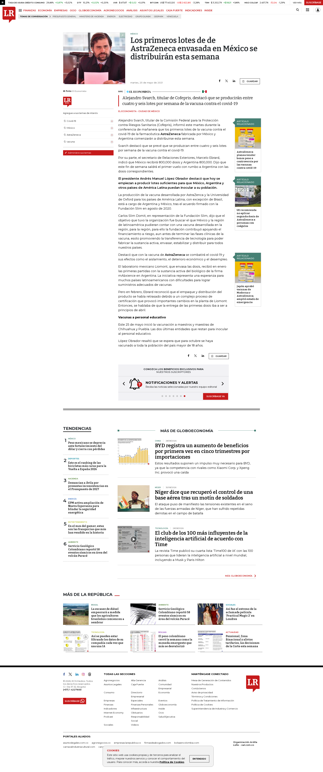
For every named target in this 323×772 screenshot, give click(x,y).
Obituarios (136, 712)
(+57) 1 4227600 (72, 689)
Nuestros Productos (202, 684)
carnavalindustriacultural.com (79, 746)
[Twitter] (226, 81)
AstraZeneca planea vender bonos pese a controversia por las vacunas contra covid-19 (247, 159)
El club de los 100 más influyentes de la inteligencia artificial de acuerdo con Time (201, 538)
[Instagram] (84, 675)
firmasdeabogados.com (157, 742)
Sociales (231, 605)
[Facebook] (219, 81)
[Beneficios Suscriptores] (307, 10)
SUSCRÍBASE (313, 2)
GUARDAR (252, 81)
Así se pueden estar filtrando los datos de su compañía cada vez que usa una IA (107, 641)
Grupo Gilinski (143, 16)
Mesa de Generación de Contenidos (211, 680)
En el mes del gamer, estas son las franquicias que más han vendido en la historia (87, 529)
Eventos (162, 700)
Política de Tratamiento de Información (212, 700)
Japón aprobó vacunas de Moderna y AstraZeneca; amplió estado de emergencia (248, 294)
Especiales (137, 700)
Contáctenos (198, 688)
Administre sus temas (79, 152)
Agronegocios (111, 680)
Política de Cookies (171, 762)
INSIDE (208, 10)
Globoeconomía (167, 704)
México (72, 438)
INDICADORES (193, 10)
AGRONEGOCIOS (114, 10)
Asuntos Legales (112, 684)
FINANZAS (29, 10)
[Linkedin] (234, 81)
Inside (161, 708)
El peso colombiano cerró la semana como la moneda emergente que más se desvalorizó (175, 641)
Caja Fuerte (137, 684)
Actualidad (232, 632)
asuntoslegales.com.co (75, 742)
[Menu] (20, 10)
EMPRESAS (60, 10)
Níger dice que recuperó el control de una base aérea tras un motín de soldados (204, 495)
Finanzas (108, 704)
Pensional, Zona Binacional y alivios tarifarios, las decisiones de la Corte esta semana (242, 641)
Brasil (94, 605)
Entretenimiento (77, 522)
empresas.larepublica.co (127, 742)
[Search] (297, 10)
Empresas (109, 700)
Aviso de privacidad (202, 692)
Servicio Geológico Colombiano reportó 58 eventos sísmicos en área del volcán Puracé (87, 550)
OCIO (73, 10)
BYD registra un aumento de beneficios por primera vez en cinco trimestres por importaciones (202, 451)
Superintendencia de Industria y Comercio (214, 708)
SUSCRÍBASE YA (215, 396)
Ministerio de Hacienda (91, 16)
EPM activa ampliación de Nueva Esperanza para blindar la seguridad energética (85, 507)
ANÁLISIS (131, 10)
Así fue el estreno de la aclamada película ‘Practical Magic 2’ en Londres (241, 614)
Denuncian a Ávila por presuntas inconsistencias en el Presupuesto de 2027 (88, 486)
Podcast (108, 716)
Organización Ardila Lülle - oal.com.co (245, 743)
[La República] (9, 15)
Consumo (109, 692)
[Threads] (91, 675)
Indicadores (110, 708)
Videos (135, 724)
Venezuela (172, 16)
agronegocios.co (101, 742)
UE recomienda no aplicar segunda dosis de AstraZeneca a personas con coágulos (248, 218)
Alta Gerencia (138, 680)
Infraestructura (139, 708)
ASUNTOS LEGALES (152, 10)
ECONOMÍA (45, 10)
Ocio (161, 712)
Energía (111, 16)
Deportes (73, 458)
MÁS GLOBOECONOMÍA (238, 575)
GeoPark (158, 16)
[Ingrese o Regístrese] (317, 9)
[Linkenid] (78, 675)
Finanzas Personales (142, 704)
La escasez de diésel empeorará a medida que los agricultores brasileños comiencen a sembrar (107, 615)
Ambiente (73, 542)
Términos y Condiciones (204, 696)
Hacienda (73, 478)
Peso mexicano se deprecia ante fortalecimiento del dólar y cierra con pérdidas (86, 446)
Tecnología (97, 632)
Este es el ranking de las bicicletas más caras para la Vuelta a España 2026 (87, 466)
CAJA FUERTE (174, 10)
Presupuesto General (64, 16)
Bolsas (162, 632)
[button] (122, 384)
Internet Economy (113, 712)
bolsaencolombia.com (186, 742)
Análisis (162, 680)
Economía (164, 692)
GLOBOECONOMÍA (90, 10)
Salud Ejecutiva (166, 716)
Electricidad (125, 16)
